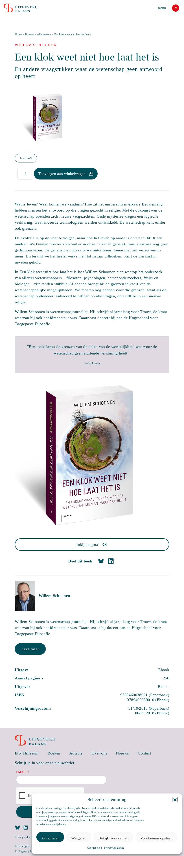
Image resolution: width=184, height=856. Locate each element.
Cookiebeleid (94, 847)
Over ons (99, 753)
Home (18, 34)
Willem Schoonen (54, 595)
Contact (144, 753)
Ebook (26, 158)
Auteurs (76, 753)
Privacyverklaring (114, 847)
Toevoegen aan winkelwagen (61, 173)
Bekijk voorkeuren (113, 838)
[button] (175, 799)
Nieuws (122, 753)
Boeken (29, 34)
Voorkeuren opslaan (156, 838)
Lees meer (30, 649)
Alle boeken (44, 34)
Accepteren (50, 838)
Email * (22, 772)
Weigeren (79, 838)
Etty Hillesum (27, 753)
